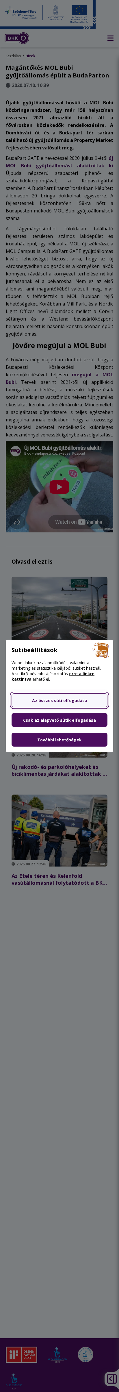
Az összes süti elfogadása (59, 700)
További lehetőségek (59, 740)
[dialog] (59, 696)
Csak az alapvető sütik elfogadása (59, 720)
